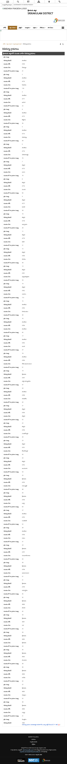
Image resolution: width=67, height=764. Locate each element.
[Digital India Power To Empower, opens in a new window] (46, 760)
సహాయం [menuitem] (33, 739)
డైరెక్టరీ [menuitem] (20, 28)
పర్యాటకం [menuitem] (27, 28)
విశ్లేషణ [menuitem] (33, 744)
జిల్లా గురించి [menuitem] (12, 28)
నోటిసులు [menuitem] (42, 28)
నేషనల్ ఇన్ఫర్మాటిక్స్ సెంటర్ (28, 750)
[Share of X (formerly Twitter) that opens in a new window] (63, 44)
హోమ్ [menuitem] (4, 28)
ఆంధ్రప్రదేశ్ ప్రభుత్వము (7, 5)
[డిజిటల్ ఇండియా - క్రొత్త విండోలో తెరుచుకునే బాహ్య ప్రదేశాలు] (57, 24)
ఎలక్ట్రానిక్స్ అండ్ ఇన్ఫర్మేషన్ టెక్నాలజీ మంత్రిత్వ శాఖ (30, 751)
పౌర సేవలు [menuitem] (50, 28)
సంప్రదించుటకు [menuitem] (33, 742)
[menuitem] (7, 1)
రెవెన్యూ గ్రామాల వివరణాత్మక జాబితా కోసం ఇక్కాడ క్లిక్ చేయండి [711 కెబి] (40, 725)
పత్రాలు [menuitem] (34, 28)
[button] (63, 28)
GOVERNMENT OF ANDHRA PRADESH (23, 5)
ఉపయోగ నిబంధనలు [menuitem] (33, 737)
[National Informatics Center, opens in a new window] (34, 760)
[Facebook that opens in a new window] (60, 44)
